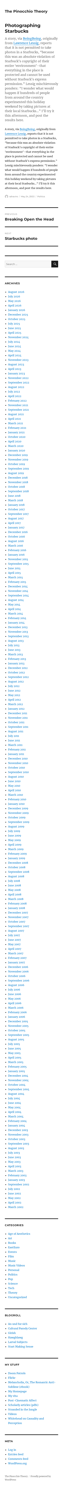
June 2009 (14, 835)
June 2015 (14, 568)
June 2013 (14, 649)
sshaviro (13, 196)
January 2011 (16, 754)
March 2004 (15, 1116)
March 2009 (16, 849)
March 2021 (15, 423)
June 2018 (14, 495)
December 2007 (18, 912)
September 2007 (18, 926)
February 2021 (17, 427)
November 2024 (18, 337)
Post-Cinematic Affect (22, 1400)
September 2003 (18, 1143)
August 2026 (16, 292)
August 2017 (16, 518)
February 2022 (17, 400)
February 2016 (17, 550)
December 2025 (18, 314)
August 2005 (16, 1039)
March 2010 (15, 794)
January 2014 (16, 622)
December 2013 (17, 627)
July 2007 (14, 935)
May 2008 (14, 890)
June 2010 (14, 781)
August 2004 (16, 1093)
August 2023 (16, 364)
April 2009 (14, 844)
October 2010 (16, 767)
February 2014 (17, 618)
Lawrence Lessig (26, 43)
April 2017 (14, 523)
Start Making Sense (20, 1346)
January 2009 (16, 858)
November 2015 (18, 559)
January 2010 (16, 803)
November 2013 (18, 631)
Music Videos (16, 1265)
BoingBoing (32, 38)
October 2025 (16, 319)
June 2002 (14, 1193)
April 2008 (14, 894)
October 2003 (16, 1139)
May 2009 (14, 840)
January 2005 (16, 1071)
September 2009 (18, 822)
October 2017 (16, 509)
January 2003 (16, 1179)
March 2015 (15, 577)
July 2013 (13, 645)
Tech (11, 1288)
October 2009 (17, 817)
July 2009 (14, 831)
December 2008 (18, 862)
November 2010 (18, 763)
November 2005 (18, 1025)
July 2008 (14, 880)
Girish (12, 1333)
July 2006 (14, 989)
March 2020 (15, 446)
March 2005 (15, 1062)
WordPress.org (17, 1463)
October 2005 (16, 1030)
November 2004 (18, 1080)
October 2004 (16, 1084)
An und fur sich (17, 1323)
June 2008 (14, 885)
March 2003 (15, 1170)
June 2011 (14, 740)
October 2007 (16, 921)
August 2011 (15, 731)
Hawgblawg (15, 1337)
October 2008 (16, 867)
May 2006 (14, 998)
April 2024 (14, 355)
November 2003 (18, 1134)
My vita (13, 1395)
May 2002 (14, 1198)
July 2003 (14, 1152)
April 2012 (14, 699)
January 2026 (16, 310)
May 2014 (14, 604)
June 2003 (14, 1157)
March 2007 (15, 953)
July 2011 (13, 735)
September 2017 (18, 514)
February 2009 (17, 853)
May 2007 (14, 944)
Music (12, 1261)
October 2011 (16, 722)
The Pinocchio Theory (26, 11)
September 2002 (18, 1184)
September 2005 (18, 1035)
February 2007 (17, 957)
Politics (41, 196)
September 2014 (18, 595)
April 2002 (14, 1202)
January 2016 (16, 554)
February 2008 (17, 903)
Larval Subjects (17, 1342)
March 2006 (16, 1007)
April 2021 (14, 418)
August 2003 (16, 1148)
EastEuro (14, 1247)
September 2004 (18, 1089)
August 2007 (16, 930)
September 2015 (18, 563)
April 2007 (14, 948)
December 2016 (18, 532)
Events (12, 1251)
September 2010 (18, 772)
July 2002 (14, 1189)
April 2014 (14, 609)
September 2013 (18, 636)
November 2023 (18, 359)
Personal (13, 1270)
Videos (12, 1414)
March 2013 (15, 654)
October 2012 (16, 672)
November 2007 (18, 917)
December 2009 (18, 808)
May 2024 (14, 350)
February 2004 (17, 1121)
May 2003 (14, 1161)
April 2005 (14, 1057)
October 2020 (16, 436)
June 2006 (14, 994)
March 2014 (15, 613)
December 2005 (18, 1021)
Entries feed (15, 1454)
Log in (12, 1449)
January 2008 (16, 908)
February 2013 (17, 658)
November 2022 (18, 378)
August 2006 (16, 985)
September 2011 (18, 726)
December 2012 (18, 668)
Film (11, 1256)
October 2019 (16, 464)
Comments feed (18, 1458)
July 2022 (14, 391)
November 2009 (18, 813)
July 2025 (14, 323)
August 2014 (16, 600)
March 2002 (15, 1207)
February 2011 (17, 749)
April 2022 (14, 396)
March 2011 (15, 745)
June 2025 (14, 328)
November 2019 (18, 459)
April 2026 (14, 305)
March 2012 (15, 704)
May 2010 (14, 785)
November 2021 (18, 405)
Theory (12, 1292)
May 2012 (14, 695)
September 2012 (18, 677)
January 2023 (16, 373)
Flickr (11, 1377)
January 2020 (16, 450)
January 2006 (16, 1016)
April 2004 (14, 1112)
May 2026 (14, 301)
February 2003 (17, 1175)
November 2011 (18, 717)
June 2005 (14, 1048)
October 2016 (16, 536)
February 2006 (17, 1012)
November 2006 (18, 971)
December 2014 (18, 586)
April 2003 (14, 1166)
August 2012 (16, 681)
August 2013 (16, 640)
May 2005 (14, 1053)
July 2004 (14, 1098)
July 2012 (14, 686)
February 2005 (17, 1066)
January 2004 (16, 1125)
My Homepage (17, 1391)
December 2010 (18, 758)
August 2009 (16, 826)
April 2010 (14, 790)
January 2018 (16, 504)
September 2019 (18, 468)
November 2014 (18, 591)
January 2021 (16, 432)
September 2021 (18, 409)
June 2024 (14, 346)
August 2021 (16, 414)
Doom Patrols (17, 1373)
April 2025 (14, 332)
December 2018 (18, 477)
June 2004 (14, 1102)
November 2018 (18, 482)
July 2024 (14, 341)
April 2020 (14, 441)
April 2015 (14, 572)
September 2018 (18, 491)
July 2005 (14, 1044)
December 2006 (18, 967)
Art (10, 1238)
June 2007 (14, 939)
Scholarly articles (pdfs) (23, 1405)
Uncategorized (17, 1297)
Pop (10, 1279)
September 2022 (18, 382)
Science (13, 1283)
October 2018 (16, 486)
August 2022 (16, 387)
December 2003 (18, 1130)
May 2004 (14, 1107)
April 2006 (14, 1003)
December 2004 (18, 1075)
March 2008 (15, 899)
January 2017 (16, 527)
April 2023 (14, 369)
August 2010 (16, 776)
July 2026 (14, 296)
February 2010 (17, 799)
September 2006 (18, 980)
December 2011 (17, 713)
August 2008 (16, 876)
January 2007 (16, 962)
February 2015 (17, 581)
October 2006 (17, 976)
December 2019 (18, 455)
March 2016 (15, 545)
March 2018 (15, 500)
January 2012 (16, 708)
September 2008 (18, 871)
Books (12, 1242)
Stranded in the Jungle (22, 1409)
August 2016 (16, 541)
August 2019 (16, 473)
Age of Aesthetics (19, 1233)
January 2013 (16, 663)
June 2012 (14, 690)
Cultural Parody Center (22, 1328)
